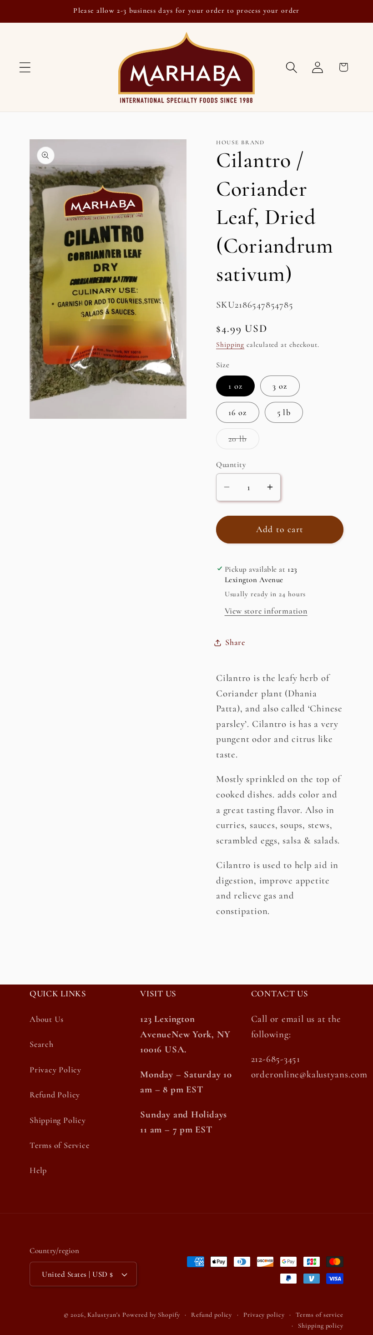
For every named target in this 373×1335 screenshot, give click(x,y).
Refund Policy (55, 1095)
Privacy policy (264, 1315)
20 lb (243, 441)
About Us (47, 1019)
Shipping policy (320, 1326)
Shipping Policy (58, 1120)
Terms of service (319, 1315)
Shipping (230, 344)
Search (42, 1044)
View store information (266, 611)
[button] (25, 67)
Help (38, 1170)
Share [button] (235, 642)
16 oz (237, 412)
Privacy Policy (55, 1070)
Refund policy (211, 1315)
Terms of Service (59, 1145)
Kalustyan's (103, 1315)
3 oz (279, 386)
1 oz (235, 386)
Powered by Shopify (151, 1315)
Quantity (231, 464)
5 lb (284, 412)
